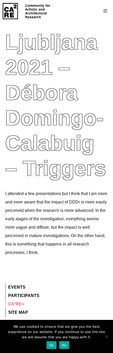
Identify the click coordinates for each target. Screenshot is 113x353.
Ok (51, 345)
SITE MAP (18, 312)
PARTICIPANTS (23, 295)
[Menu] (94, 11)
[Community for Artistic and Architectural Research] (27, 11)
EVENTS (16, 287)
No (64, 345)
